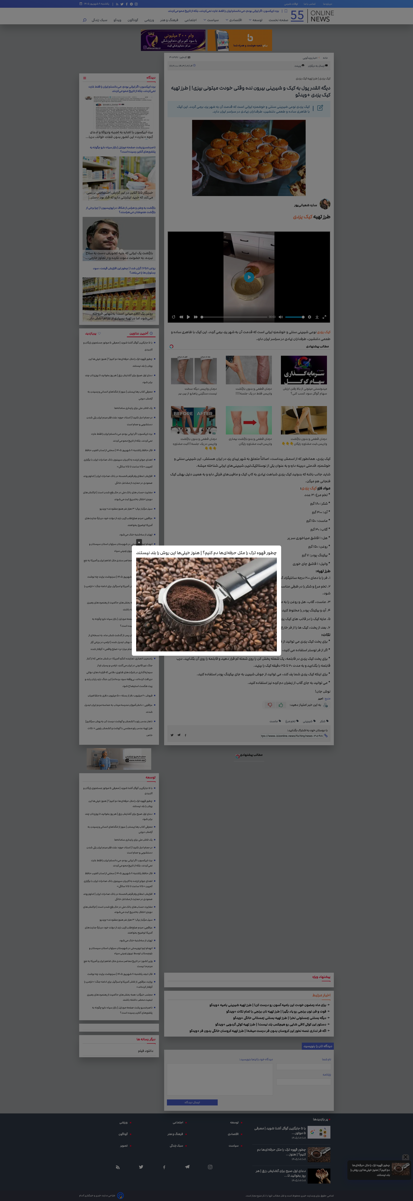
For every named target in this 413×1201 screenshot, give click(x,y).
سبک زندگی (100, 20)
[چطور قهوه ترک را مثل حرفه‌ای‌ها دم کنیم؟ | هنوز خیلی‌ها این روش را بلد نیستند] (401, 1169)
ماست (274, 721)
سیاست (214, 20)
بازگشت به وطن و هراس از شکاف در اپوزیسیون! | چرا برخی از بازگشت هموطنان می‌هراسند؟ (121, 210)
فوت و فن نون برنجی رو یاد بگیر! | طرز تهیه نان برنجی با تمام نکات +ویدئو (276, 1011)
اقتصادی (236, 20)
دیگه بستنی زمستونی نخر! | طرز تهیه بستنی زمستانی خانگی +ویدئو (280, 1018)
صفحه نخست (278, 20)
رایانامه (327, 1075)
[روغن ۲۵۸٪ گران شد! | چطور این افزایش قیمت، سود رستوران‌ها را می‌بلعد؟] (119, 299)
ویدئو (118, 20)
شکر (323, 721)
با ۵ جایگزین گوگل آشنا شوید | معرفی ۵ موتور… (280, 1130)
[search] (85, 20)
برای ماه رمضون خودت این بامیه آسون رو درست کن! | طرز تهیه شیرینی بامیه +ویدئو (268, 1005)
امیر (320, 698)
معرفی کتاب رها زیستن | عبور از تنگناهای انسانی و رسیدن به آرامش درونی (120, 395)
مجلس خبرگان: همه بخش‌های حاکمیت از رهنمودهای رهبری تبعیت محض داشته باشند (120, 606)
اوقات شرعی (291, 4)
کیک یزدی (301, 216)
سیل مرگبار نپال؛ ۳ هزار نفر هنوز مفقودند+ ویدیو (126, 509)
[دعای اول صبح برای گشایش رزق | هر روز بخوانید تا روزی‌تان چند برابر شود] (319, 1176)
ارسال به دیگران (316, 66)
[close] (405, 1157)
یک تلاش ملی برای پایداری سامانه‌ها (133, 408)
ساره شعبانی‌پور (305, 205)
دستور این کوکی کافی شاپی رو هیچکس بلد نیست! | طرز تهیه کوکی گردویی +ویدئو (271, 1024)
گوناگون (134, 20)
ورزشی (150, 20)
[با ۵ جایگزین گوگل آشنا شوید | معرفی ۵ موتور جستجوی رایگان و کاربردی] (319, 1132)
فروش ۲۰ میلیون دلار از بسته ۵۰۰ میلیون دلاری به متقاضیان (120, 695)
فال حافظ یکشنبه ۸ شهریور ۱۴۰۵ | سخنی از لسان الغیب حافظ (242, 11)
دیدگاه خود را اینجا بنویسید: (256, 1059)
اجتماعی (192, 20)
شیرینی (308, 721)
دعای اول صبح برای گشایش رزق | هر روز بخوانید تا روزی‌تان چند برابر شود (119, 379)
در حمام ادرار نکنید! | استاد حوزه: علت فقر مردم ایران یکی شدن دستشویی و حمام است (119, 421)
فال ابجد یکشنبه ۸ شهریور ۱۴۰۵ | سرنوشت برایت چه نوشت (120, 577)
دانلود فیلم (145, 1050)
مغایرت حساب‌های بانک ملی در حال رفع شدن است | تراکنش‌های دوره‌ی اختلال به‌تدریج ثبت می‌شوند (118, 496)
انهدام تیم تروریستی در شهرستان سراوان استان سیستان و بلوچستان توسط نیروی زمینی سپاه (121, 547)
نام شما (326, 1059)
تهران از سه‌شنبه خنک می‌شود (136, 534)
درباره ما (328, 4)
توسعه (259, 20)
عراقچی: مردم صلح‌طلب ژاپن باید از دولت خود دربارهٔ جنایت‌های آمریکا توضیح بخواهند (119, 521)
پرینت (298, 66)
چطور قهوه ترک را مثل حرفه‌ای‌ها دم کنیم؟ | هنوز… (281, 1152)
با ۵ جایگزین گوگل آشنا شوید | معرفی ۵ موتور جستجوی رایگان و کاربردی (118, 346)
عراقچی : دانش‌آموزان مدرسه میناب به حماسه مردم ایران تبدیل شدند (118, 708)
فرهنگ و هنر (170, 20)
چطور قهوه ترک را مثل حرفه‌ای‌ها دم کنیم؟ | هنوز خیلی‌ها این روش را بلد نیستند (370, 1170)
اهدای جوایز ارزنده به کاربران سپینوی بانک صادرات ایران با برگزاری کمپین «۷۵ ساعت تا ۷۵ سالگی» (118, 463)
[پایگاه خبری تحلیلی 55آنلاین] (312, 16)
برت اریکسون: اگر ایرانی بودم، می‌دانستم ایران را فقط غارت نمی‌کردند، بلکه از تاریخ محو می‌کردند (122, 89)
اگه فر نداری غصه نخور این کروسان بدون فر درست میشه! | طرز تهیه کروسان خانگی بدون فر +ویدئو (258, 1030)
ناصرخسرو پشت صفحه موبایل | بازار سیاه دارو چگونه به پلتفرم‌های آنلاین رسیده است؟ (123, 149)
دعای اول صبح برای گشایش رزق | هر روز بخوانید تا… (281, 1173)
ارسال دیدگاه (192, 1102)
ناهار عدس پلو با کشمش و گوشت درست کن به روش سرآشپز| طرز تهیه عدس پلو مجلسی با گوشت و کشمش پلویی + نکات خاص (119, 728)
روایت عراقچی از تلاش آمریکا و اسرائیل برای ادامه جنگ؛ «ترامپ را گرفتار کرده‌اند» (118, 589)
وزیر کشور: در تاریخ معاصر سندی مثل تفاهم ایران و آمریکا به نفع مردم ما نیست (118, 564)
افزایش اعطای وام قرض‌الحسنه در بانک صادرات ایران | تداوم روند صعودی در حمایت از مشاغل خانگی (118, 479)
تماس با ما (310, 4)
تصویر (125, 1146)
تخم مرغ (290, 721)
